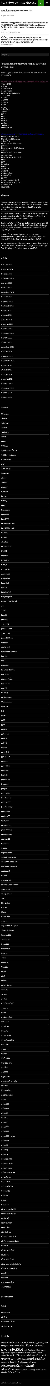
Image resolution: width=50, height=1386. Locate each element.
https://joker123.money (10, 139)
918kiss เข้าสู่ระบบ (8, 455)
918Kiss (4, 446)
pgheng (4, 729)
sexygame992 (6, 894)
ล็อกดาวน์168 (6, 1090)
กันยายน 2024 (6, 370)
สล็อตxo (4, 1154)
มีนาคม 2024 (6, 397)
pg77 (3, 720)
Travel (3, 958)
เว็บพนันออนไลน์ (7, 1250)
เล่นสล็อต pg (31, 1370)
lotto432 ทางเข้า (8, 670)
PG (2, 711)
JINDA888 (5, 95)
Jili (2, 606)
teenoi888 (5, 944)
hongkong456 (6, 597)
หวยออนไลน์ (6, 1182)
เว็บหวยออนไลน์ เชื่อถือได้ (11, 1264)
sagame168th (6, 853)
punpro (4, 789)
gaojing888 (5, 574)
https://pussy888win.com (11, 152)
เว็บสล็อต (5, 1255)
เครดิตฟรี (5, 1218)
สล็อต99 (4, 98)
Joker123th (5, 633)
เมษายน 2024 (6, 393)
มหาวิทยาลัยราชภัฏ (9, 1081)
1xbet (3, 437)
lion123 (4, 656)
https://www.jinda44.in (10, 93)
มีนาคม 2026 (6, 287)
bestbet (4, 496)
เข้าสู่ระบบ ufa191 (8, 1209)
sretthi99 (5, 921)
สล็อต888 (5, 1131)
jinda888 (4, 619)
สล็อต (3, 1099)
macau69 (5, 674)
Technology (5, 939)
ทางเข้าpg (5, 1026)
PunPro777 (6, 802)
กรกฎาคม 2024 (7, 379)
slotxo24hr (5, 916)
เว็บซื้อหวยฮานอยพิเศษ (10, 1241)
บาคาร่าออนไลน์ (7, 1040)
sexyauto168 (6, 880)
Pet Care (4, 706)
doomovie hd (6, 127)
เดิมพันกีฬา (5, 1227)
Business (4, 533)
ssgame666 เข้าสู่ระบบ (10, 926)
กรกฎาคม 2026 (7, 269)
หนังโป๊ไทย (5, 109)
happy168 (5, 583)
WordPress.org (7, 1326)
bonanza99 (5, 510)
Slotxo (3, 912)
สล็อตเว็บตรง (6, 88)
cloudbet (4, 542)
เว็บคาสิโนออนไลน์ (8, 1236)
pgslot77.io (5, 757)
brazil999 (5, 519)
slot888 (33, 1353)
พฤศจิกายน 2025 (7, 306)
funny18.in (5, 569)
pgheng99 (5, 734)
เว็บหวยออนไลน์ (7, 1259)
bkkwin (4, 505)
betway (4, 501)
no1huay (4, 693)
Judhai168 (5, 647)
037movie (5, 414)
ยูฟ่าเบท (4, 1086)
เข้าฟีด (4, 1317)
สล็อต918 (5, 1140)
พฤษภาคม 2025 (7, 333)
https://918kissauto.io (10, 136)
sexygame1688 (7, 889)
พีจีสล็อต (4, 1067)
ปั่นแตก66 (5, 1049)
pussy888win (6, 834)
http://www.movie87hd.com (12, 148)
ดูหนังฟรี (4, 171)
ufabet (3, 980)
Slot (2, 898)
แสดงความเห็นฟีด (8, 1322)
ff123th (4, 551)
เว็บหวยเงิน (5, 187)
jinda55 (4, 615)
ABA (3, 464)
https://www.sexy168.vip (11, 182)
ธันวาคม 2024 (7, 356)
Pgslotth (4, 775)
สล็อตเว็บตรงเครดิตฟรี (10, 180)
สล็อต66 (4, 1118)
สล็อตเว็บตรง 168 (8, 1172)
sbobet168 (5, 871)
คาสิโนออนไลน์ (7, 1003)
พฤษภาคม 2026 (7, 278)
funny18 (4, 565)
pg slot (4, 118)
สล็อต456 (5, 1108)
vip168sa (4, 990)
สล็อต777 (5, 1127)
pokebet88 (5, 779)
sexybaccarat (6, 155)
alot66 (3, 478)
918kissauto (6, 459)
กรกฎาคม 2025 (7, 324)
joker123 (4, 146)
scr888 (4, 875)
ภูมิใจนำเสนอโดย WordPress (11, 1383)
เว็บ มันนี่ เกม (6, 1232)
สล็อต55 (4, 1113)
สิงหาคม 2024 (6, 374)
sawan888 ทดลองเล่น (9, 862)
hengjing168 (6, 592)
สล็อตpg (4, 1150)
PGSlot (4, 747)
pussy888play (6, 830)
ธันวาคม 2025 (7, 301)
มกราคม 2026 (6, 297)
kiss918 (4, 120)
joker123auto (6, 629)
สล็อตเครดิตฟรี (7, 1163)
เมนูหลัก (47, 3)
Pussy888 (5, 821)
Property (4, 784)
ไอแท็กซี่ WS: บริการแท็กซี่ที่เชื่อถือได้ (19, 3)
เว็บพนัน (4, 1246)
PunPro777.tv (6, 807)
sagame (4, 848)
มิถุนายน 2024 (7, 383)
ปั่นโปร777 (5, 1058)
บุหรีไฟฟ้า (5, 1044)
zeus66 (4, 994)
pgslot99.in (5, 766)
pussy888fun (6, 825)
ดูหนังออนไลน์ (6, 173)
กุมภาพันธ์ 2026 (7, 292)
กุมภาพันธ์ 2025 (7, 347)
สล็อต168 (5, 1104)
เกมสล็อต (5, 1204)
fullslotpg (5, 164)
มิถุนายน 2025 (7, 329)
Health (4, 587)
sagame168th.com (8, 857)
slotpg (3, 107)
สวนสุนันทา (6, 1177)
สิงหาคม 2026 (6, 265)
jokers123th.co (7, 638)
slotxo (3, 104)
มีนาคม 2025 (6, 342)
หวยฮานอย (5, 1191)
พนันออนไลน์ (6, 1063)
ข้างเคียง (4, 32)
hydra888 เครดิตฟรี (9, 601)
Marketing (5, 683)
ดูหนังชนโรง (6, 175)
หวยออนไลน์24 (7, 1186)
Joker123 (5, 624)
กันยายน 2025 (6, 315)
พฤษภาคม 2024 (7, 388)
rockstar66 (5, 839)
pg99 (3, 162)
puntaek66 (5, 811)
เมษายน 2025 (6, 338)
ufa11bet (4, 962)
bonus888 (5, 514)
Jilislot (4, 610)
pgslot (3, 114)
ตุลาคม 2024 (6, 365)
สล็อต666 (5, 1122)
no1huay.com (6, 697)
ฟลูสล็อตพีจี (5, 1076)
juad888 (4, 642)
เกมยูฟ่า (4, 1200)
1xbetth (4, 111)
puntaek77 (5, 816)
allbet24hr (5, 473)
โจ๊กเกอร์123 (6, 84)
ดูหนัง (3, 1012)
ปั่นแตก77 (5, 1054)
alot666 (4, 482)
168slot (4, 418)
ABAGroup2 (6, 469)
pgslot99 (4, 761)
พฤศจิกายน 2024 (7, 361)
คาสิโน (4, 999)
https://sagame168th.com (11, 143)
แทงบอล (4, 1278)
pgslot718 (5, 752)
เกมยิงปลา (5, 1195)
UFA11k (4, 967)
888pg (3, 441)
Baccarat (4, 491)
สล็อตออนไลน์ (6, 184)
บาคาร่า (4, 102)
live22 (3, 166)
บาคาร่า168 (6, 1035)
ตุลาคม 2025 (6, 310)
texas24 (4, 953)
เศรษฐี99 (4, 1273)
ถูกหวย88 (5, 1022)
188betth (5, 125)
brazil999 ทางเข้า (8, 523)
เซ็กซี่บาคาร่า (6, 1223)
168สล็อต (5, 423)
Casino (4, 537)
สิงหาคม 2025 (6, 319)
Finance (4, 555)
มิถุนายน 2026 (7, 274)
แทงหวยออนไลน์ (7, 1282)
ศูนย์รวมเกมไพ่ (7, 1095)
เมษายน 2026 (6, 283)
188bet (4, 427)
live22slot (5, 665)
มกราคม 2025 (6, 351)
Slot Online (5, 903)
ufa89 (3, 971)
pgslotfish (5, 770)
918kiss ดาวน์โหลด (9, 450)
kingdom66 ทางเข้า (9, 651)
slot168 (4, 86)
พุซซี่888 (4, 100)
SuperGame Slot (7, 930)
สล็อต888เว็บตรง (8, 1136)
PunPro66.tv (6, 798)
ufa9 (3, 976)
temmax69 (5, 948)
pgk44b (4, 743)
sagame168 (5, 1353)
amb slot (4, 487)
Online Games (6, 702)
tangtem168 (6, 935)
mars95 (4, 688)
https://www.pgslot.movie (11, 157)
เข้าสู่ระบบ (5, 1312)
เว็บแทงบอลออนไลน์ (9, 1268)
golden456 (5, 578)
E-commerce (6, 546)
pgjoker (4, 738)
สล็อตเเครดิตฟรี (22, 1370)
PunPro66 (5, 793)
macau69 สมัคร (7, 679)
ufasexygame (6, 985)
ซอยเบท (4, 1008)
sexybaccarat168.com (10, 885)
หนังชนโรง (5, 141)
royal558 (4, 843)
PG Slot (4, 715)
